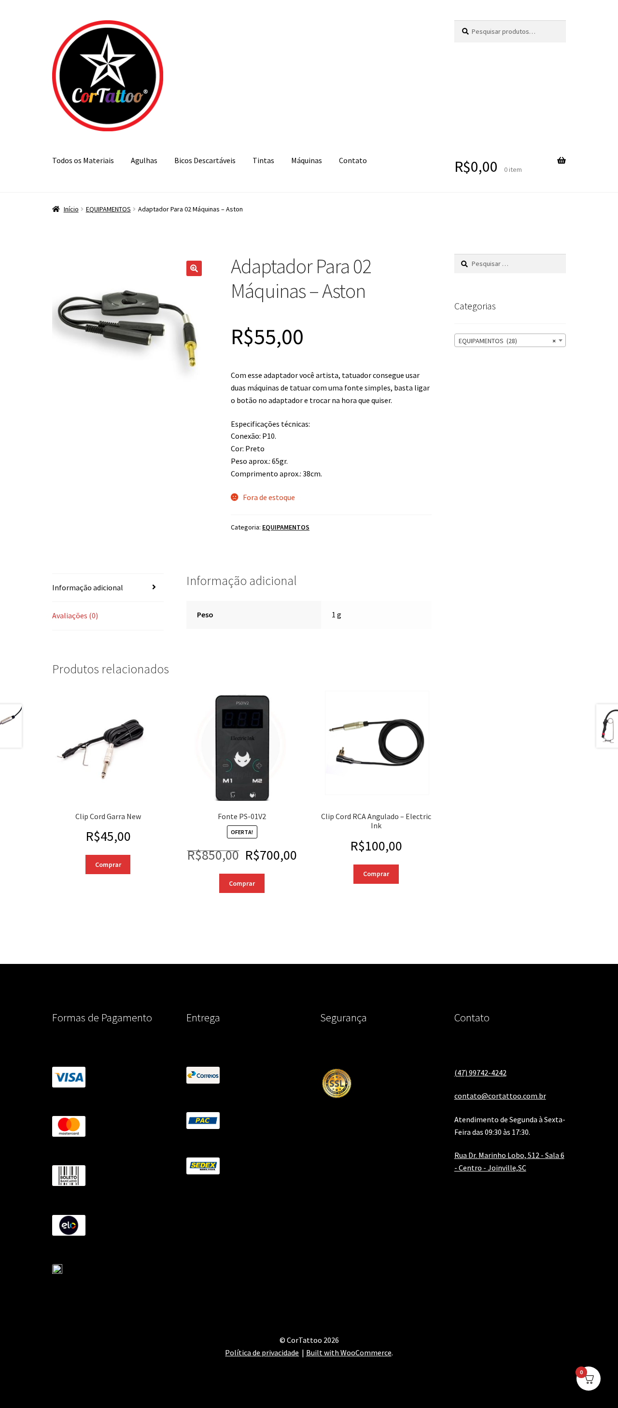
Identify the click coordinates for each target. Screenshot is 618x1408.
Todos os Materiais (83, 160)
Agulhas (144, 160)
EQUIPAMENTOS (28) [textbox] (507, 340)
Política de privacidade (262, 1352)
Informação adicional (87, 587)
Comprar (108, 864)
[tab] (108, 588)
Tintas (263, 160)
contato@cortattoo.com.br (500, 1096)
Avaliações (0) (75, 615)
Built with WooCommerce (349, 1352)
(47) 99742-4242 (480, 1072)
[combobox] (510, 340)
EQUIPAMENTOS (108, 209)
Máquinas (306, 160)
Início (71, 209)
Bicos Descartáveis (205, 160)
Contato (353, 160)
